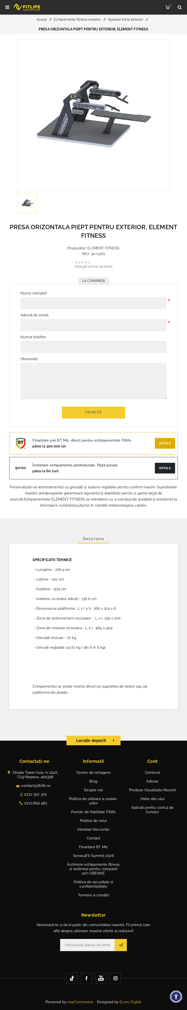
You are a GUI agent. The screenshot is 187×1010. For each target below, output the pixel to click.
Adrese (152, 781)
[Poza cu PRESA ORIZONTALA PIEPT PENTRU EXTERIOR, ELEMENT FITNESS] (93, 189)
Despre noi (93, 790)
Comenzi (152, 772)
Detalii (165, 443)
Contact (93, 838)
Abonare (121, 945)
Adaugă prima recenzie (93, 266)
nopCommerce (80, 1002)
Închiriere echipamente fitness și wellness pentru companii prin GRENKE (93, 868)
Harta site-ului (152, 799)
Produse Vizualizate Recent (152, 790)
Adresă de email (34, 315)
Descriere (93, 539)
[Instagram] (115, 978)
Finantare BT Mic (93, 847)
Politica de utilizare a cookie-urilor (93, 801)
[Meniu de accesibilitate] (176, 997)
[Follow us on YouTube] (100, 978)
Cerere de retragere (93, 772)
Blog (93, 781)
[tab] (93, 539)
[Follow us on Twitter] (72, 978)
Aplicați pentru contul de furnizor (152, 809)
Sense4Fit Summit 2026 (93, 856)
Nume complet (33, 293)
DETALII (165, 468)
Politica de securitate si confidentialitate (93, 884)
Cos (170, 5)
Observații (28, 359)
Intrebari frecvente (93, 829)
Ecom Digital (130, 1002)
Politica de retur (93, 821)
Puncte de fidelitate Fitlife (93, 812)
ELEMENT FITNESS (103, 248)
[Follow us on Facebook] (86, 978)
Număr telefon (33, 337)
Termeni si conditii (93, 895)
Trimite (93, 412)
